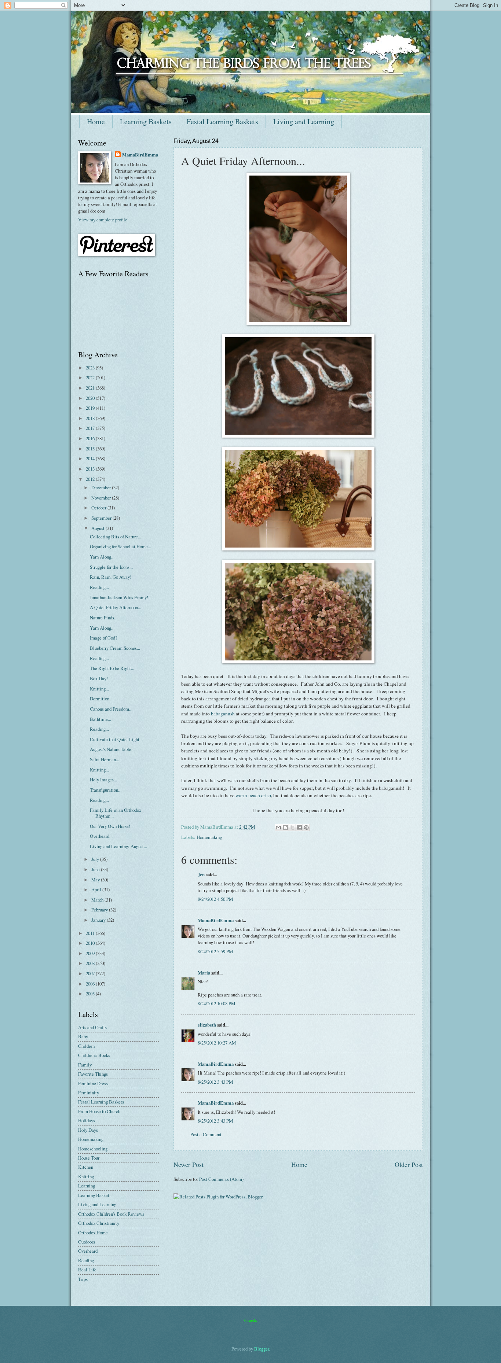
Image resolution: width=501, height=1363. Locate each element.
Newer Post (188, 1164)
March (98, 899)
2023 (91, 367)
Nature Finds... (103, 617)
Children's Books (94, 1055)
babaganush (223, 713)
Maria (204, 972)
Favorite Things (93, 1074)
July (95, 859)
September (102, 518)
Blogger (261, 1348)
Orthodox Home (93, 1232)
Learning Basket (93, 1195)
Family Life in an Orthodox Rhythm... (115, 813)
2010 (91, 943)
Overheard (88, 1251)
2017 (91, 428)
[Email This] (278, 827)
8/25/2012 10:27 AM (217, 1042)
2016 (91, 438)
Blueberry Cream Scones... (115, 648)
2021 (91, 387)
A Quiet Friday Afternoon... (115, 607)
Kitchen (85, 1167)
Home (96, 121)
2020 (91, 398)
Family (85, 1064)
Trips (83, 1279)
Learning (86, 1185)
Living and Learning (303, 121)
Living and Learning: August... (118, 846)
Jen (201, 874)
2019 (91, 408)
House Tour (88, 1157)
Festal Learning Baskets (222, 121)
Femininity (88, 1092)
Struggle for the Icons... (111, 567)
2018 (91, 418)
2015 (91, 448)
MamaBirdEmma (216, 920)
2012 (91, 479)
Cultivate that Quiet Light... (116, 739)
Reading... (99, 587)
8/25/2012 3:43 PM (215, 1082)
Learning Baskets (146, 121)
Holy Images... (103, 779)
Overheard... (101, 836)
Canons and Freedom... (111, 709)
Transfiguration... (105, 790)
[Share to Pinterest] (306, 827)
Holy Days (88, 1130)
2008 (91, 963)
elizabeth (207, 1024)
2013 (91, 468)
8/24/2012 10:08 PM (216, 1003)
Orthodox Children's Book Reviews (111, 1214)
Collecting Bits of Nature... (115, 536)
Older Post (409, 1164)
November (101, 497)
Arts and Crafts (92, 1027)
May (96, 879)
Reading (86, 1260)
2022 (91, 377)
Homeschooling (92, 1148)
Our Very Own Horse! (110, 826)
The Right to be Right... (112, 668)
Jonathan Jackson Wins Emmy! (119, 597)
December (101, 487)
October (99, 507)
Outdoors (86, 1241)
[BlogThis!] (285, 827)
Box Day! (99, 678)
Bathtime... (100, 719)
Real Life (87, 1269)
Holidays (86, 1120)
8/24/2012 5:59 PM (215, 951)
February (100, 909)
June (96, 869)
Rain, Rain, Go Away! (110, 577)
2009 (91, 953)
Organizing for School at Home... (120, 546)
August (98, 528)
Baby (83, 1036)
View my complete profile (102, 219)
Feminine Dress (93, 1083)
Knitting (86, 1176)
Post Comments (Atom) (221, 1179)
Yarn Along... (102, 556)
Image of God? (103, 637)
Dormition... (101, 698)
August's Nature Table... (112, 749)
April (96, 889)
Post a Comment (206, 1134)
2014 (91, 458)
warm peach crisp (253, 795)
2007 (91, 973)
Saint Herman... (104, 759)
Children (86, 1046)
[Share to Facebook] (299, 827)
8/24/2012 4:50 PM (215, 899)
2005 (91, 993)
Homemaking (209, 837)
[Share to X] (292, 827)
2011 (91, 933)
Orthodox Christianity (98, 1223)
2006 (91, 983)
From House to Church (99, 1111)
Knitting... (99, 688)
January (99, 920)
